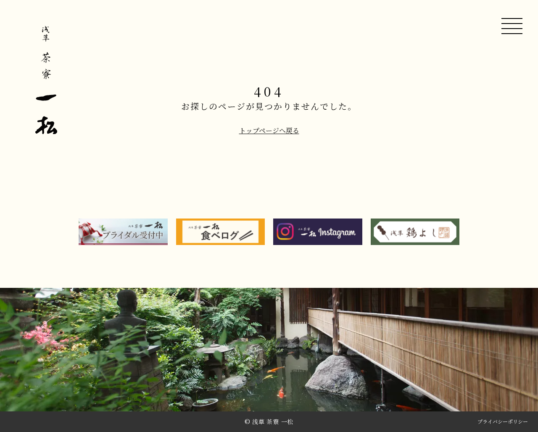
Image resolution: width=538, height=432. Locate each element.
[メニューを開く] (512, 26)
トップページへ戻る (269, 130)
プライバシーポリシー (502, 422)
